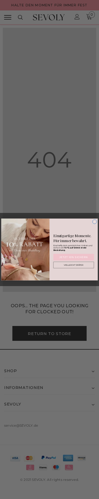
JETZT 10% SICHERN (73, 257)
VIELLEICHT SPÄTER (74, 265)
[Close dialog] (94, 222)
